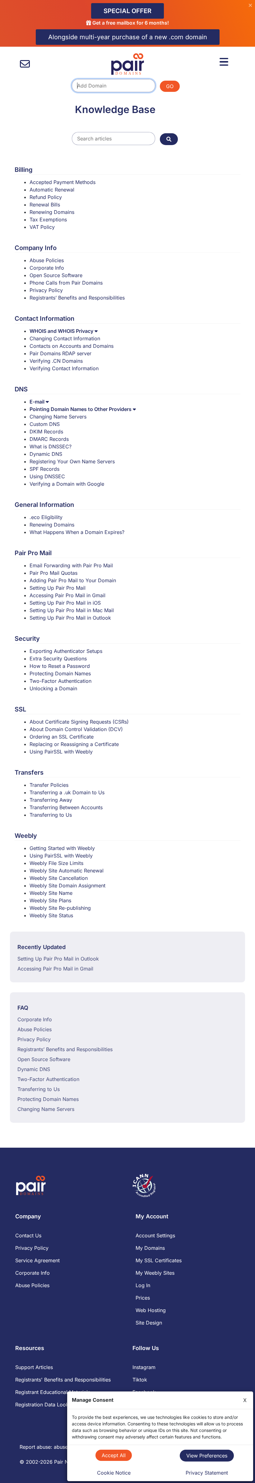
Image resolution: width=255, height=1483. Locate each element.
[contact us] (25, 64)
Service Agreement (37, 1260)
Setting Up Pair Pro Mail (58, 588)
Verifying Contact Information (64, 368)
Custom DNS (45, 424)
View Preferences (206, 1455)
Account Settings (155, 1235)
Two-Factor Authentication (60, 681)
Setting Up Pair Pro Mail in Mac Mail (72, 610)
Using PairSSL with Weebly (61, 752)
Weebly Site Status (51, 915)
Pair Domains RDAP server (60, 353)
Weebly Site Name (51, 893)
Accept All (114, 1455)
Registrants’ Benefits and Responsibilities (77, 298)
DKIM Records (46, 431)
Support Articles (34, 1367)
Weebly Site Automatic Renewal (67, 870)
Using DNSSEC (47, 476)
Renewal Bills (45, 204)
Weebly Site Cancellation (59, 878)
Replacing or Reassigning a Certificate (74, 744)
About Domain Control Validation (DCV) (76, 729)
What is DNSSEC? (51, 446)
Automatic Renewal (52, 190)
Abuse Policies (47, 260)
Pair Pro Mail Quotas (53, 573)
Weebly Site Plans (50, 900)
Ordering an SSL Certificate (62, 737)
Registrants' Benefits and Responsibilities (63, 1380)
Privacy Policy (46, 290)
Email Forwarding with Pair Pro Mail (71, 565)
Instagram (143, 1367)
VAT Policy (42, 227)
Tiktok (139, 1380)
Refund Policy (46, 197)
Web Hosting (151, 1310)
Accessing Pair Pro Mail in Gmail (67, 595)
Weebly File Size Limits (56, 863)
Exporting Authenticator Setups (66, 651)
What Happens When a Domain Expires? (77, 532)
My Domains (150, 1248)
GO (170, 86)
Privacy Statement (207, 1473)
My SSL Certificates (159, 1260)
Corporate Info (47, 268)
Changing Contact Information (65, 338)
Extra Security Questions (58, 658)
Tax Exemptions (48, 219)
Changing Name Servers (58, 416)
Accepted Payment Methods (62, 182)
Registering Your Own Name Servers (72, 461)
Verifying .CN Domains (56, 361)
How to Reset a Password (60, 666)
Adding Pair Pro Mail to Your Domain (73, 580)
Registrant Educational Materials (52, 1392)
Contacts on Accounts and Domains (72, 346)
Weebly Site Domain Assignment (67, 885)
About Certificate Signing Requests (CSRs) (79, 722)
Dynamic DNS (46, 454)
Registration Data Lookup (45, 1404)
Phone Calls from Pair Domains (66, 283)
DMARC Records (49, 439)
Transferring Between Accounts (66, 807)
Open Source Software (56, 275)
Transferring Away (51, 800)
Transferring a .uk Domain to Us (67, 792)
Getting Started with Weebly (62, 848)
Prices (143, 1298)
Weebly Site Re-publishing (60, 908)
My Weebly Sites (155, 1273)
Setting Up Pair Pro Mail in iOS (65, 603)
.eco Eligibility (46, 517)
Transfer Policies (49, 785)
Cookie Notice (114, 1473)
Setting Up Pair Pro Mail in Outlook (70, 618)
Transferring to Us (51, 815)
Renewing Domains (52, 212)
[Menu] (224, 62)
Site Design (149, 1323)
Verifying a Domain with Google (67, 484)
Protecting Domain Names (60, 673)
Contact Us (28, 1235)
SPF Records (44, 469)
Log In (143, 1285)
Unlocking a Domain (53, 688)
